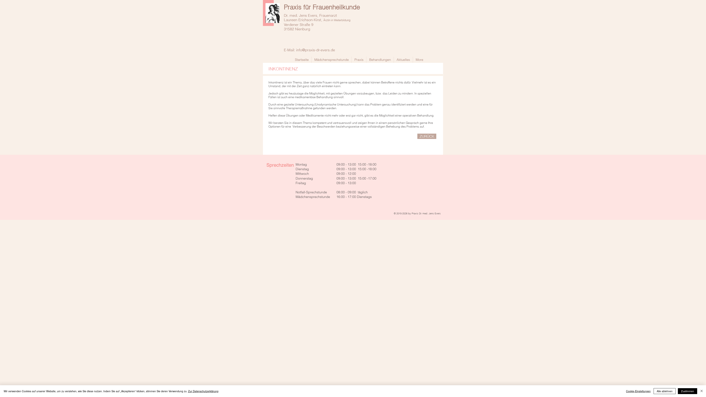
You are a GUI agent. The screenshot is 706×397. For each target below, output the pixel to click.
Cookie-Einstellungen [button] (638, 391)
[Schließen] (701, 391)
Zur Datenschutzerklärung (203, 391)
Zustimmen (687, 391)
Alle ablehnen (665, 391)
